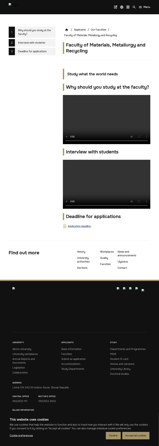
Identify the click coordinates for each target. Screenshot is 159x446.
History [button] (81, 251)
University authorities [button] (83, 259)
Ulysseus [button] (123, 261)
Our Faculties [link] (98, 29)
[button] (122, 7)
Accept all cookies (135, 435)
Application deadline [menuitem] (79, 226)
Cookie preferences (21, 435)
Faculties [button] (105, 264)
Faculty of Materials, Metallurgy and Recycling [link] (90, 35)
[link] (13, 7)
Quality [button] (104, 258)
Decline (113, 435)
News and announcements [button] (127, 253)
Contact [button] (122, 267)
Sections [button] (82, 267)
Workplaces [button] (107, 251)
